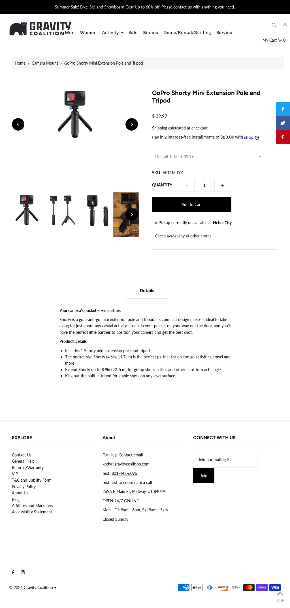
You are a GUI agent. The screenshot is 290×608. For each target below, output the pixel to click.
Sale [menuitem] (133, 32)
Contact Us (21, 454)
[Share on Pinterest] (283, 137)
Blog (16, 499)
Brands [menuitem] (150, 32)
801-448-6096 (124, 473)
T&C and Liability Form (32, 480)
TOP (280, 600)
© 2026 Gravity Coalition (31, 587)
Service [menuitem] (224, 32)
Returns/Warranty (28, 467)
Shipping (159, 128)
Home (20, 63)
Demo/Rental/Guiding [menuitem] (187, 32)
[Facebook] (13, 573)
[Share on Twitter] (283, 123)
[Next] (131, 124)
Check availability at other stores (183, 235)
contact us (182, 7)
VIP (15, 473)
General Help (23, 461)
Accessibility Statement (32, 511)
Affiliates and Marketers (32, 505)
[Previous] (18, 124)
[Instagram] (23, 573)
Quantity (162, 184)
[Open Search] (274, 24)
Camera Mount (45, 63)
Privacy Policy (24, 486)
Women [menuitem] (88, 32)
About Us (20, 492)
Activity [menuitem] (110, 32)
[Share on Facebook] (283, 109)
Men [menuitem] (69, 32)
